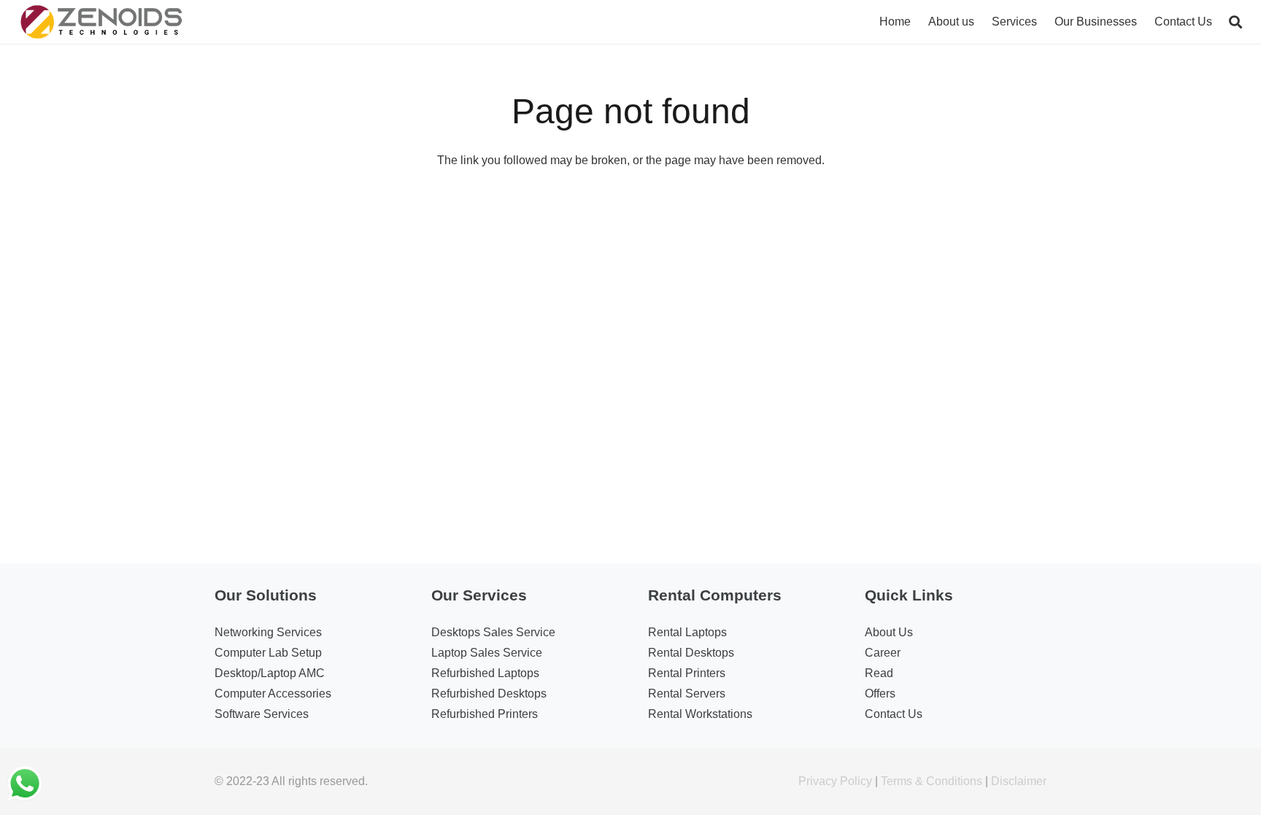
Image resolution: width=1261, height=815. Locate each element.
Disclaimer (1018, 781)
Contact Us (893, 714)
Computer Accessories (273, 693)
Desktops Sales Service (493, 632)
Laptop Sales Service (486, 652)
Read (879, 673)
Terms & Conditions (931, 781)
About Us (889, 632)
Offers (880, 693)
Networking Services (268, 632)
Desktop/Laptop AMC (270, 673)
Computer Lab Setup (268, 652)
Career (883, 652)
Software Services (262, 714)
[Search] (1235, 22)
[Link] (102, 22)
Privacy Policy (835, 781)
